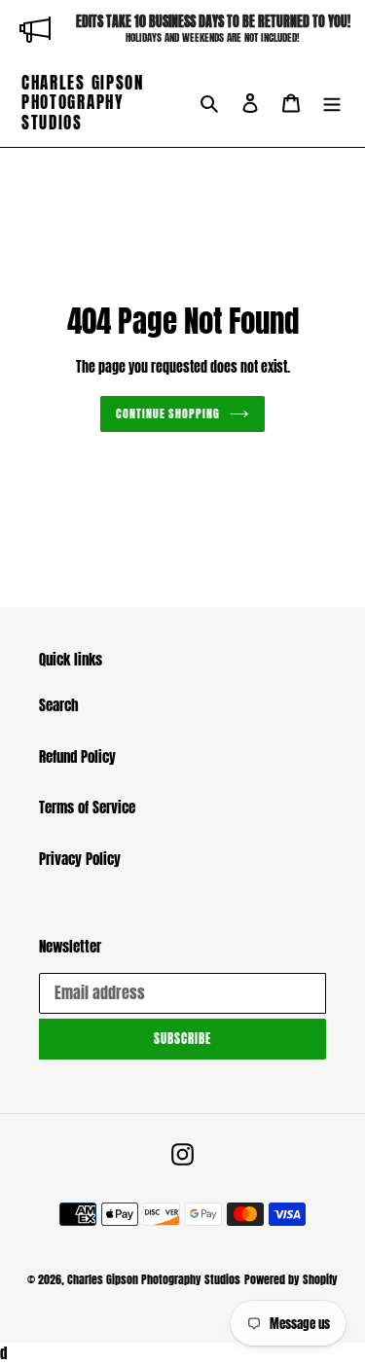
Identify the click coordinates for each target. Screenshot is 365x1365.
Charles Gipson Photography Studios (82, 102)
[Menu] (331, 103)
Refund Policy (77, 756)
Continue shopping (168, 413)
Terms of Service (87, 807)
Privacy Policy (80, 858)
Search (59, 705)
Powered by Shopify (291, 1279)
